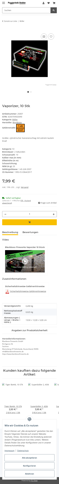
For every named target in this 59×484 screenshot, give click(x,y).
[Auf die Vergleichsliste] (44, 36)
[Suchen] (53, 10)
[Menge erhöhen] (54, 214)
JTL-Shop (34, 480)
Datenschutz (23, 450)
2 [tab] (31, 92)
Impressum (9, 450)
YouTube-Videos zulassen (25, 267)
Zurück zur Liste (10, 21)
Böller (15, 119)
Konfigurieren (29, 466)
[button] (43, 3)
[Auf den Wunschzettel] (51, 36)
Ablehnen (29, 474)
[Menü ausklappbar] (3, 1)
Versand (24, 187)
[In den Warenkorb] (4, 29)
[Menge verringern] (5, 214)
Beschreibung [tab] (10, 232)
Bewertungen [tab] (30, 232)
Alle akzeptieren (29, 458)
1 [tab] (28, 92)
